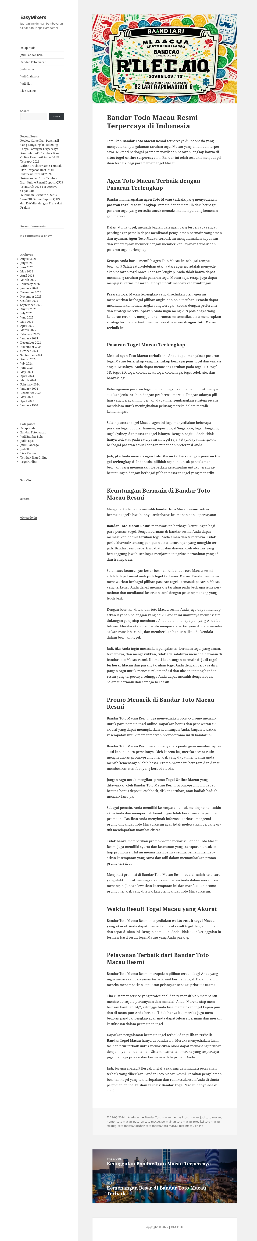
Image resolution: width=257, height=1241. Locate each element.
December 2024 (30, 342)
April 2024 (27, 376)
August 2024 (28, 359)
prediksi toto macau (206, 1121)
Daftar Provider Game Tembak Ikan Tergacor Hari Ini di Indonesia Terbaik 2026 (41, 170)
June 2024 (26, 368)
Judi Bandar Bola (31, 55)
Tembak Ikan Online (33, 457)
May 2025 (26, 322)
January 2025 (29, 338)
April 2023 (27, 401)
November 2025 (30, 296)
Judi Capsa (27, 69)
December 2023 (30, 393)
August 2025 (28, 309)
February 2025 (30, 334)
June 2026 (26, 267)
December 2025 (30, 292)
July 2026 (26, 263)
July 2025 (26, 313)
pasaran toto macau (146, 1121)
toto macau (170, 1126)
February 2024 (30, 384)
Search (25, 111)
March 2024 (28, 380)
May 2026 (26, 271)
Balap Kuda (27, 48)
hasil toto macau (188, 1117)
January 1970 (29, 405)
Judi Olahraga (29, 76)
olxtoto (25, 499)
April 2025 (27, 326)
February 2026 (30, 284)
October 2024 (29, 351)
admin (135, 1117)
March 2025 (28, 330)
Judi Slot (25, 83)
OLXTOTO (177, 1227)
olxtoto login (28, 517)
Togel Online (28, 462)
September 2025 (31, 305)
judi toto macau (210, 1117)
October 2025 (29, 301)
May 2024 (26, 372)
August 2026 (28, 259)
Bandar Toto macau (33, 62)
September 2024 (31, 355)
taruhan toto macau (147, 1126)
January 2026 (29, 288)
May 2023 (26, 397)
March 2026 (28, 280)
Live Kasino (28, 91)
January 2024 (29, 389)
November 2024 (30, 347)
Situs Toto (26, 480)
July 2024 (26, 363)
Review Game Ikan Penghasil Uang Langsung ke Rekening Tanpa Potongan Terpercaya (39, 145)
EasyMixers (33, 17)
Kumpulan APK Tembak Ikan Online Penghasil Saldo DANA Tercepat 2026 (40, 157)
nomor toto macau (119, 1121)
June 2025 (26, 317)
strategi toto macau (120, 1126)
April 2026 (27, 276)
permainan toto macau (176, 1121)
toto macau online (191, 1126)
